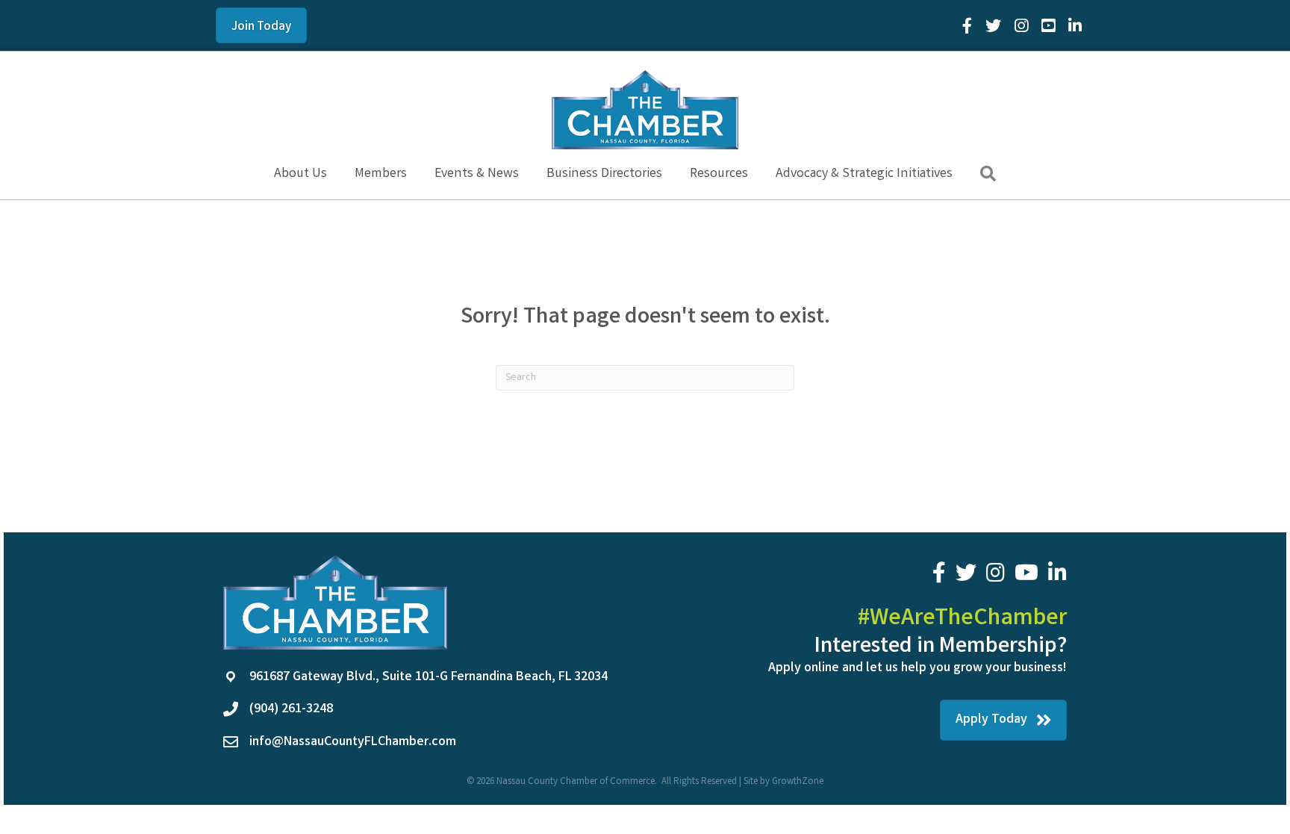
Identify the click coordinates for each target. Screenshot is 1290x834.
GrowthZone (797, 782)
